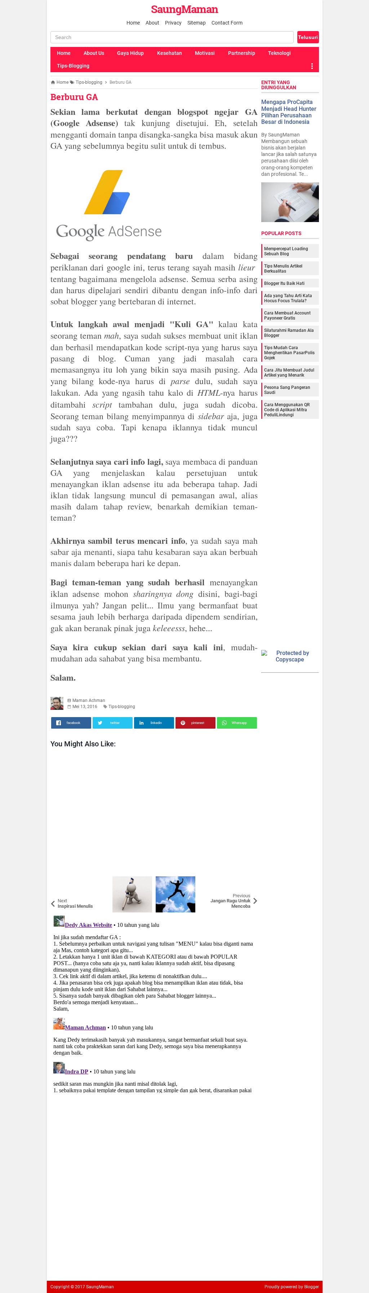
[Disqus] (154, 1002)
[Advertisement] (154, 814)
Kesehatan (169, 53)
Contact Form (227, 23)
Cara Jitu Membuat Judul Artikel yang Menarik (289, 373)
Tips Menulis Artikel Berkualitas (283, 269)
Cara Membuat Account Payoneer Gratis (287, 316)
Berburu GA (74, 97)
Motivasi (205, 53)
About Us (94, 53)
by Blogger (308, 1286)
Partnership (241, 53)
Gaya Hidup (130, 53)
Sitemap (196, 23)
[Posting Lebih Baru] (61, 882)
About (152, 23)
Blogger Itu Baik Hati (284, 283)
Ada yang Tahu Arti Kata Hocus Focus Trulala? (288, 298)
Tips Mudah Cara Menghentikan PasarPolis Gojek (289, 352)
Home (133, 23)
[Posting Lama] (246, 882)
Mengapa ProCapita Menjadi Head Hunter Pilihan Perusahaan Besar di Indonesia (288, 112)
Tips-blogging (121, 706)
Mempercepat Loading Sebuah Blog (286, 251)
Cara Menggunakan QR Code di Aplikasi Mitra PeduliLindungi (287, 409)
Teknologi (279, 53)
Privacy (173, 23)
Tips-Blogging (73, 66)
